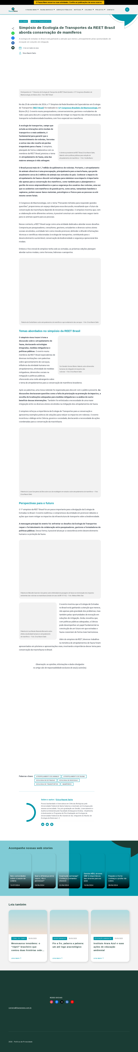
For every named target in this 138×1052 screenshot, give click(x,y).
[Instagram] (51, 1002)
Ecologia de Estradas (45, 780)
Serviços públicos (64, 10)
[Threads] (62, 1002)
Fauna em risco (46, 10)
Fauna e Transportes (41, 21)
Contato (110, 10)
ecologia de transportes (47, 784)
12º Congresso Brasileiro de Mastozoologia (77, 108)
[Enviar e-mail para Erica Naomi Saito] (47, 825)
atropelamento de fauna (74, 776)
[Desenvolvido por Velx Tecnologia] (118, 1042)
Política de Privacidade (23, 1042)
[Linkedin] (13, 42)
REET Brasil (38, 108)
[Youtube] (72, 1002)
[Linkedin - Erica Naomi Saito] (43, 825)
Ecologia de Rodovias (68, 780)
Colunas (88, 10)
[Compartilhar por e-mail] (13, 47)
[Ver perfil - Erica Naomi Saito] (27, 813)
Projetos (99, 10)
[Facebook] (13, 38)
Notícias (77, 10)
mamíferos (67, 784)
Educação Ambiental (103, 938)
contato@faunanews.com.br (20, 1008)
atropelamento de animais (47, 776)
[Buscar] (127, 9)
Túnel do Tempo (19, 938)
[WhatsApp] (13, 33)
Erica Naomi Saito (64, 799)
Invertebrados (60, 938)
